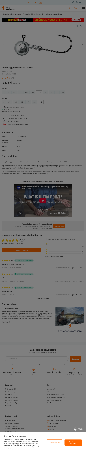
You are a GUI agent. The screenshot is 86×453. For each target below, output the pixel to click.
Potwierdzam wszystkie (73, 442)
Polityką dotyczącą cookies (18, 441)
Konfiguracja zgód (54, 442)
